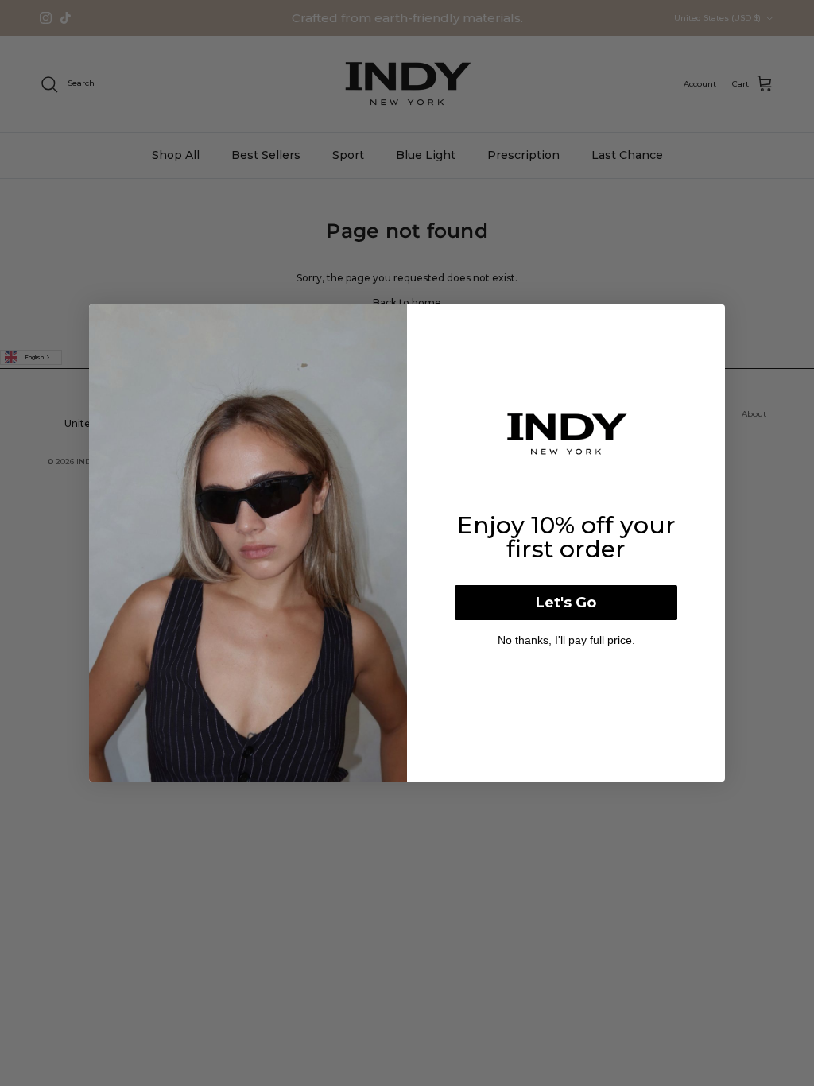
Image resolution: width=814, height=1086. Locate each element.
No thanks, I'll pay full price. (566, 640)
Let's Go (566, 602)
